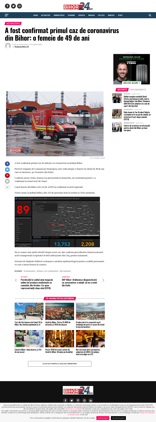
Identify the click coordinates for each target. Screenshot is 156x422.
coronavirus (29, 271)
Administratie (59, 15)
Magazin (91, 15)
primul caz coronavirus (48, 271)
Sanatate (111, 15)
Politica (101, 15)
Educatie (81, 15)
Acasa (35, 15)
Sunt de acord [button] (103, 418)
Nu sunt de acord (118, 418)
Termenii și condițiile (73, 409)
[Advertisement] (55, 71)
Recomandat (65, 271)
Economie (71, 15)
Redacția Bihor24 (22, 47)
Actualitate (45, 15)
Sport (120, 15)
